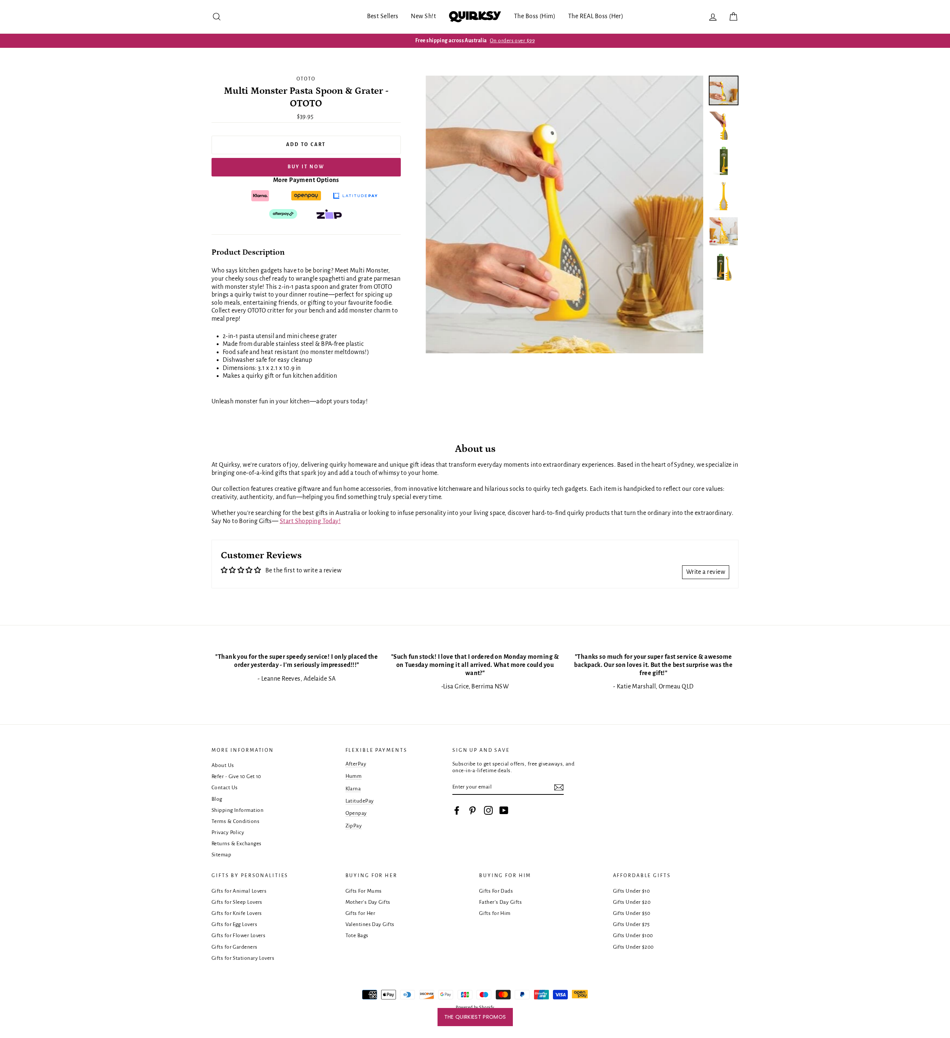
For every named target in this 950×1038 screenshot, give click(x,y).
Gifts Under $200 (633, 947)
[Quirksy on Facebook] (456, 810)
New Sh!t (423, 16)
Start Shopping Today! (310, 521)
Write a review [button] (705, 572)
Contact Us (225, 787)
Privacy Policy (228, 832)
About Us (223, 765)
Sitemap (221, 854)
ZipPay (353, 826)
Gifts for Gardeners (235, 947)
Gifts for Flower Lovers (238, 935)
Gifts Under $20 (632, 902)
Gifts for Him (495, 913)
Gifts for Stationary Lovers (243, 958)
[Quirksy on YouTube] (503, 810)
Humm (353, 776)
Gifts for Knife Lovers (237, 913)
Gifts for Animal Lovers (239, 891)
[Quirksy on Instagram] (488, 810)
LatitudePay (359, 801)
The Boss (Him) (535, 16)
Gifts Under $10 (631, 891)
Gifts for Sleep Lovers (237, 902)
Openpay (356, 813)
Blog (217, 799)
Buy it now (306, 166)
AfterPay (356, 764)
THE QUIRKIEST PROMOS (475, 1017)
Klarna (353, 788)
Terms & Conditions (235, 821)
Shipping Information (237, 810)
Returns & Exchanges (237, 843)
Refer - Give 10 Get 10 (236, 776)
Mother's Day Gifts (367, 902)
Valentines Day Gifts (369, 924)
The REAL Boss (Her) (596, 16)
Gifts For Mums (363, 891)
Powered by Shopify (475, 1007)
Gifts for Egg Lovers (234, 924)
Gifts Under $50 (632, 913)
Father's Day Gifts (500, 902)
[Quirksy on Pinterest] (472, 810)
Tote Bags (356, 935)
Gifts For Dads (496, 891)
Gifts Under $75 (631, 924)
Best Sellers (383, 16)
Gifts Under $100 (633, 935)
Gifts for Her (360, 913)
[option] (475, 40)
